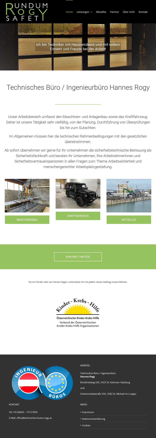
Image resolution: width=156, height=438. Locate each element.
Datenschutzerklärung (93, 418)
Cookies (86, 425)
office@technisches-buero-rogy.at (34, 417)
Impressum (88, 412)
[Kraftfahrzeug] (78, 179)
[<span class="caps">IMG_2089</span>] (27, 179)
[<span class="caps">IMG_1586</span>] (128, 179)
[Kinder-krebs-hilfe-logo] (78, 291)
